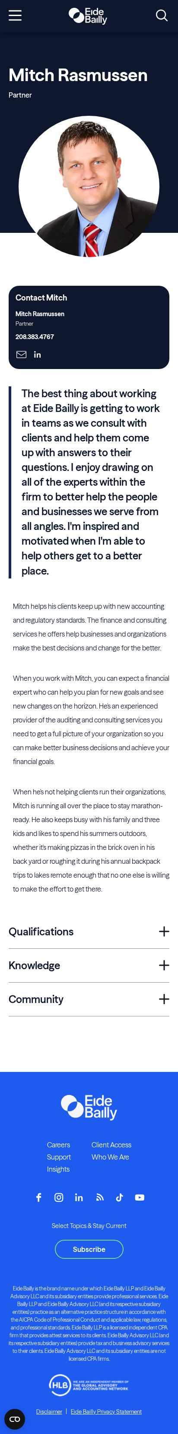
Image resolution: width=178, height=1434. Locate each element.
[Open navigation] (15, 16)
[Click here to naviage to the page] (21, 355)
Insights (58, 1169)
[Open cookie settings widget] (14, 1419)
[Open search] (161, 16)
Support (59, 1157)
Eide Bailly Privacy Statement (106, 1411)
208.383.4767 (35, 337)
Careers (58, 1144)
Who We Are (110, 1157)
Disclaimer (49, 1411)
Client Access (111, 1144)
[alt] (88, 16)
